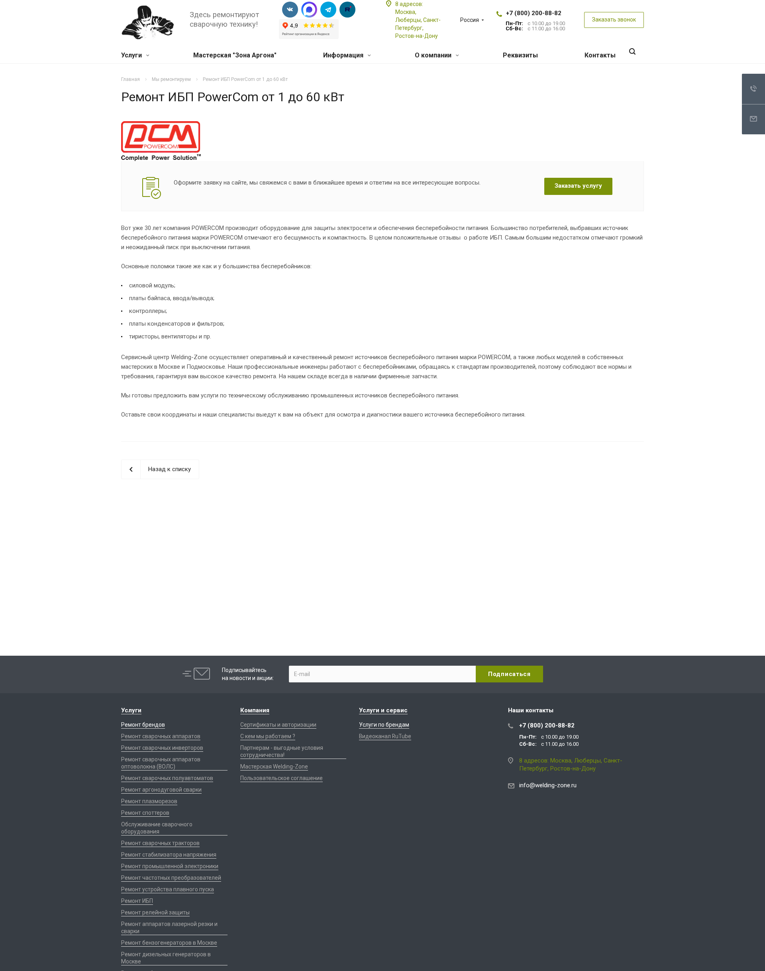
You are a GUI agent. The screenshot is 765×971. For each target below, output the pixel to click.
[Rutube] (347, 10)
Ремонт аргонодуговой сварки (161, 789)
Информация (344, 55)
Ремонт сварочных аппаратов (160, 736)
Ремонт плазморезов (149, 801)
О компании (434, 55)
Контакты (600, 55)
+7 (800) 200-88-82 (533, 13)
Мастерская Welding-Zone (274, 766)
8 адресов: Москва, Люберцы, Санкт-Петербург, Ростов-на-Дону (418, 20)
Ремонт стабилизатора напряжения (168, 854)
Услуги (132, 55)
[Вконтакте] (290, 10)
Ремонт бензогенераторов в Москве (169, 943)
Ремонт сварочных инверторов (162, 748)
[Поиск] (632, 51)
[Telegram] (328, 10)
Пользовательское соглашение (281, 778)
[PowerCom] (161, 126)
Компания (254, 710)
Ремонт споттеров (145, 813)
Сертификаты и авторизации (278, 724)
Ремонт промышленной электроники (169, 866)
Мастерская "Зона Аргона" (235, 55)
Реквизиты (520, 55)
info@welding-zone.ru (548, 785)
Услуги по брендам (384, 724)
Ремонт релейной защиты (155, 912)
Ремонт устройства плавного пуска (167, 889)
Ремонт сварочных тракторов (160, 843)
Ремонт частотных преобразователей (171, 878)
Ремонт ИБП (137, 901)
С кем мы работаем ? (267, 736)
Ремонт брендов (143, 724)
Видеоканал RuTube (385, 736)
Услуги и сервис (383, 710)
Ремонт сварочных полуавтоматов (167, 778)
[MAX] (309, 10)
